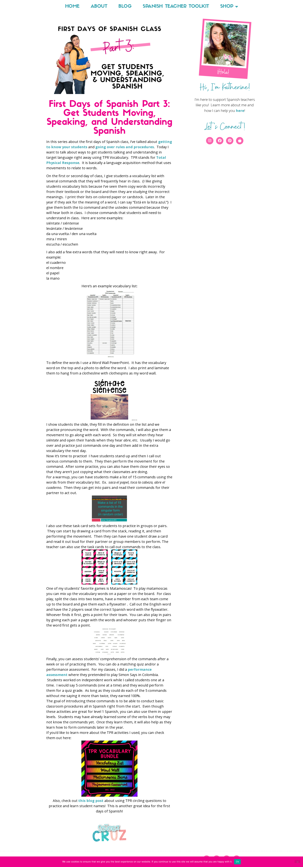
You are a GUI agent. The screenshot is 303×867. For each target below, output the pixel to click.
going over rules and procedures (124, 147)
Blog (125, 6)
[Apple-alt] (239, 140)
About (99, 6)
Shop (226, 6)
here (240, 110)
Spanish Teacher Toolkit (176, 6)
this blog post (90, 800)
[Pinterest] (229, 140)
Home (72, 6)
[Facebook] (219, 140)
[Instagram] (209, 140)
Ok (237, 861)
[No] (297, 861)
